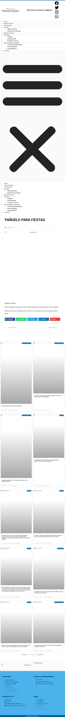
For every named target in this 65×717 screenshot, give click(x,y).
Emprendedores (12, 48)
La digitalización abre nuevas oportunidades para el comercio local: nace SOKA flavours (46, 460)
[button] (32, 117)
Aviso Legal (39, 702)
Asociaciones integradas (11, 682)
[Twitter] (57, 8)
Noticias (6, 27)
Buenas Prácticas (9, 33)
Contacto (7, 50)
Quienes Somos (8, 23)
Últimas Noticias (12, 29)
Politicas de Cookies (41, 703)
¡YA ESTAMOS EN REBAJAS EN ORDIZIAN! (12, 406)
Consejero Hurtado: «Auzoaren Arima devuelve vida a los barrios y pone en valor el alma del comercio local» (48, 536)
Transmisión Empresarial (14, 44)
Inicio (5, 21)
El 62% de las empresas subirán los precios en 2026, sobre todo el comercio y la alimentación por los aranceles (16, 646)
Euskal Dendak (11, 39)
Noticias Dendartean (11, 683)
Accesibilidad (40, 700)
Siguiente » (40, 654)
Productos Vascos (12, 41)
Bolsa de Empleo (12, 46)
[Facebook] (57, 3)
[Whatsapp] (57, 16)
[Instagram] (57, 12)
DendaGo (10, 37)
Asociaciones (8, 25)
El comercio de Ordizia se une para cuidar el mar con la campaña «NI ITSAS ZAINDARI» (47, 396)
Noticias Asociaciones (14, 31)
